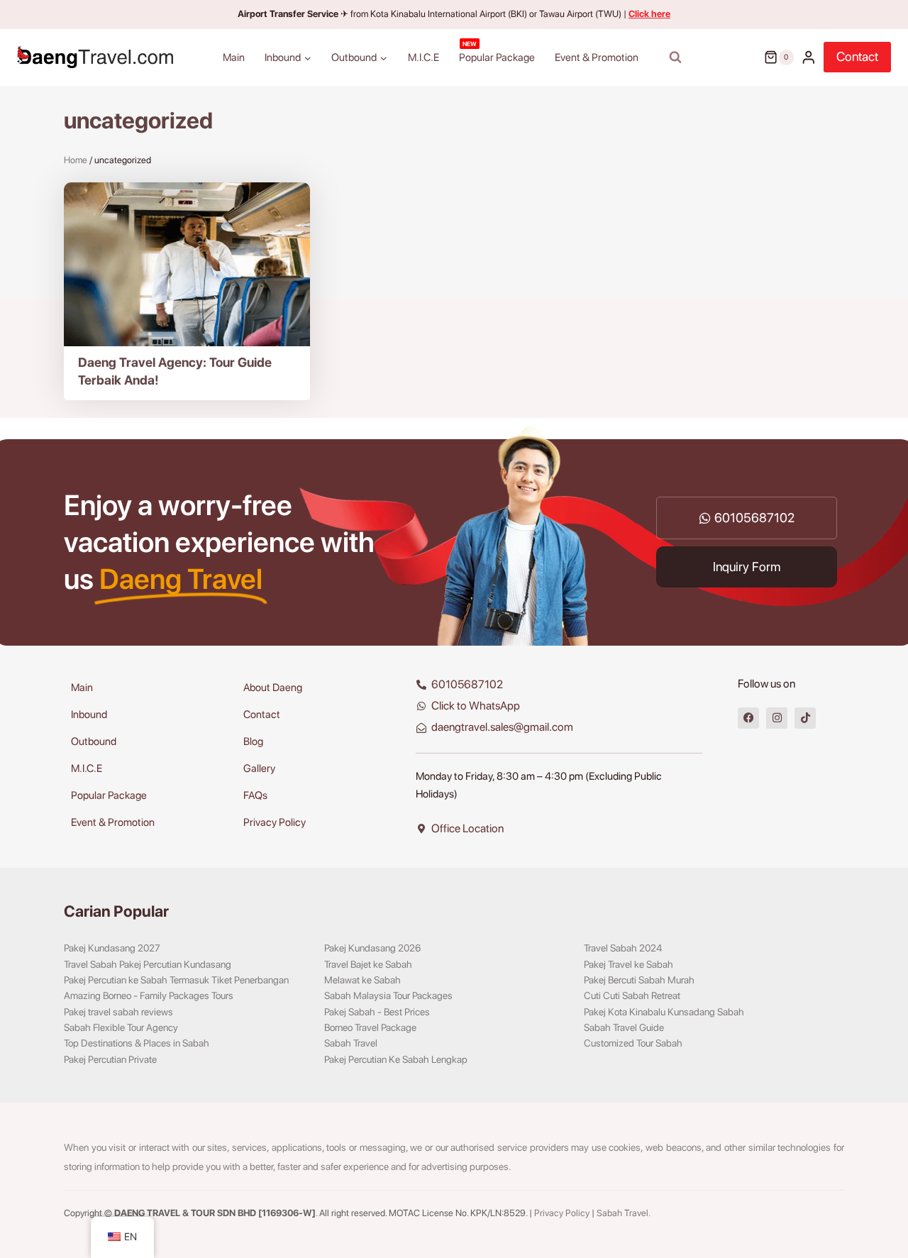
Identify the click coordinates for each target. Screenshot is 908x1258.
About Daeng (272, 687)
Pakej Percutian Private (110, 1059)
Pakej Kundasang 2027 (112, 948)
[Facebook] (748, 718)
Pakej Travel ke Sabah (628, 964)
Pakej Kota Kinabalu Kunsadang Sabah (664, 1011)
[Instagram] (776, 718)
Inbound (89, 714)
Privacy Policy (274, 822)
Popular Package (497, 52)
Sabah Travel (350, 1043)
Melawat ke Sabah (362, 980)
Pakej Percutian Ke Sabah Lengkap (395, 1059)
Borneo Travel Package (370, 1027)
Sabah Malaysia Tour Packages (388, 995)
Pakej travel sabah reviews (118, 1011)
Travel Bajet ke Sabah (368, 964)
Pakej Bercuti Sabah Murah (639, 980)
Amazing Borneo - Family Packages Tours (148, 995)
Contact (857, 56)
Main (234, 57)
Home (75, 160)
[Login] (808, 57)
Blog (253, 741)
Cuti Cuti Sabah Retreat (632, 995)
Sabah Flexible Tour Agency (121, 1027)
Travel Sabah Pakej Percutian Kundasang (147, 964)
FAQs (255, 795)
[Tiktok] (805, 718)
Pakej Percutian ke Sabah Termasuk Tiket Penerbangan (176, 980)
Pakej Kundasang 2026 (372, 948)
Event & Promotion (596, 57)
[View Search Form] (675, 57)
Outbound (93, 741)
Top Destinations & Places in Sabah (136, 1043)
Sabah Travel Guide (624, 1027)
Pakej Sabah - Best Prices (377, 1011)
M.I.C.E (423, 57)
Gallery (259, 768)
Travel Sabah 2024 (623, 948)
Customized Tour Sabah (633, 1043)
